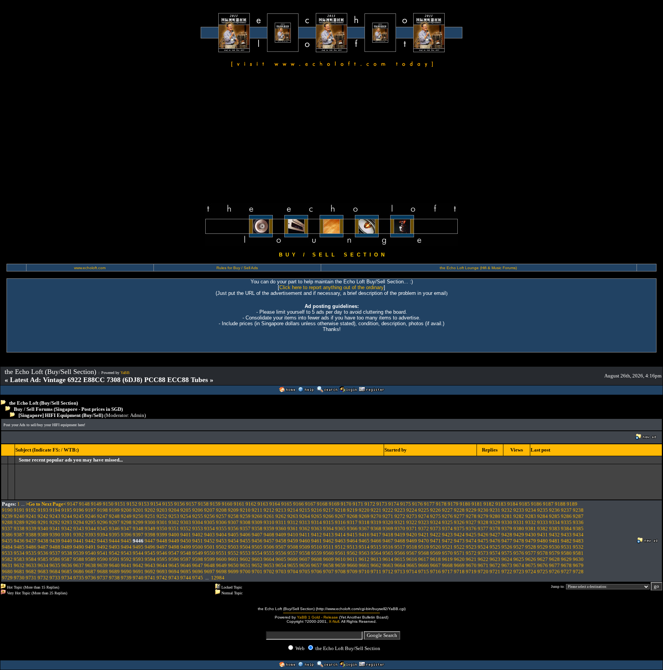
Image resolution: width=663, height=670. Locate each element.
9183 (500, 504)
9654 (280, 565)
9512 (340, 547)
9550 (209, 553)
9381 (530, 528)
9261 (269, 516)
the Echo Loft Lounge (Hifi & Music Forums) (478, 268)
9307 (233, 522)
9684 (54, 571)
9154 (155, 504)
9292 (54, 522)
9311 (280, 522)
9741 (150, 578)
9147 (72, 504)
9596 (173, 559)
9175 (405, 504)
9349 (150, 528)
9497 (162, 547)
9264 (304, 516)
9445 (126, 541)
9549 (197, 553)
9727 (566, 571)
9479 (530, 541)
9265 (316, 516)
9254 (185, 516)
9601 (233, 559)
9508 (292, 547)
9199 (114, 510)
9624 (506, 559)
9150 (108, 504)
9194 (54, 510)
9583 (19, 559)
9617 (423, 559)
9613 (376, 559)
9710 (364, 571)
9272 (399, 516)
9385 (578, 528)
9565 (388, 553)
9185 (524, 504)
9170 (346, 504)
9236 (554, 510)
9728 (578, 571)
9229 (471, 510)
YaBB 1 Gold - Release (317, 617)
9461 (316, 541)
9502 (221, 547)
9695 (185, 571)
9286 (566, 516)
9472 (447, 541)
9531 (566, 547)
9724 (530, 571)
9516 (388, 547)
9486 (31, 547)
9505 (257, 547)
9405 (233, 535)
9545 (150, 553)
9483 (578, 541)
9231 (495, 510)
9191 (19, 510)
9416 (364, 535)
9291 (43, 522)
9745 (197, 578)
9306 (221, 522)
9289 (19, 522)
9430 (530, 535)
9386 (7, 535)
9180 (465, 504)
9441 (78, 541)
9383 (554, 528)
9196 (78, 510)
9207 (209, 510)
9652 (257, 565)
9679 (578, 565)
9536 (43, 553)
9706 (316, 571)
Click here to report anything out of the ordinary (331, 287)
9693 (162, 571)
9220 (364, 510)
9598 (197, 559)
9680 (7, 571)
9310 (269, 522)
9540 (90, 553)
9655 (292, 565)
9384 (566, 528)
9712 (388, 571)
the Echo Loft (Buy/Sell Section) (43, 403)
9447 (150, 541)
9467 (388, 541)
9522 (459, 547)
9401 (185, 535)
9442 (90, 541)
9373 (435, 528)
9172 (369, 504)
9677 (554, 565)
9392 (78, 535)
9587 (66, 559)
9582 (7, 559)
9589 (90, 559)
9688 (102, 571)
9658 (328, 565)
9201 (138, 510)
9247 (102, 516)
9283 (530, 516)
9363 (316, 528)
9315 (328, 522)
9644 (162, 565)
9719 (471, 571)
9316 (340, 522)
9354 (209, 528)
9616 (411, 559)
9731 (31, 578)
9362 (304, 528)
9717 (447, 571)
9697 (209, 571)
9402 (197, 535)
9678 (566, 565)
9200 (126, 510)
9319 (376, 522)
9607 (304, 559)
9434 (578, 535)
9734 (66, 578)
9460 (304, 541)
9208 (221, 510)
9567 (411, 553)
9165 (286, 504)
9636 (66, 565)
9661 (364, 565)
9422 (435, 535)
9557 (292, 553)
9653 (269, 565)
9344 (90, 528)
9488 (54, 547)
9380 (518, 528)
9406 (245, 535)
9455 (245, 541)
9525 (495, 547)
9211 (257, 510)
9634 (43, 565)
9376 (471, 528)
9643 (150, 565)
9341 (54, 528)
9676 (542, 565)
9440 (66, 541)
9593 (138, 559)
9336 (578, 522)
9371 (411, 528)
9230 (483, 510)
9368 (376, 528)
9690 (126, 571)
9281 (506, 516)
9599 (209, 559)
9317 (352, 522)
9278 (471, 516)
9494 (126, 547)
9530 (554, 547)
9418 (388, 535)
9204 (173, 510)
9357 (245, 528)
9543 (126, 553)
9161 (239, 504)
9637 (78, 565)
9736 (90, 578)
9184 (512, 504)
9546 (162, 553)
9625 (518, 559)
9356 (233, 528)
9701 (257, 571)
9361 (292, 528)
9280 (495, 516)
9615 (399, 559)
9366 (352, 528)
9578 (542, 553)
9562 (352, 553)
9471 (435, 541)
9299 (138, 522)
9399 (162, 535)
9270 (376, 516)
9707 (328, 571)
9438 (43, 541)
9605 (280, 559)
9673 (506, 565)
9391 (66, 535)
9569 (435, 553)
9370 (399, 528)
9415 (352, 535)
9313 (304, 522)
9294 (78, 522)
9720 (483, 571)
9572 (471, 553)
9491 (90, 547)
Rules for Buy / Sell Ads (237, 268)
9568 (423, 553)
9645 (173, 565)
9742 (162, 578)
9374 (447, 528)
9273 (411, 516)
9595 (162, 559)
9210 (245, 510)
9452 (209, 541)
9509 (304, 547)
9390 (54, 535)
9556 (280, 553)
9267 (340, 516)
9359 (269, 528)
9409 (280, 535)
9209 (233, 510)
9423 (447, 535)
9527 (518, 547)
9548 (185, 553)
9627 (542, 559)
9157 (191, 504)
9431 (542, 535)
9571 (459, 553)
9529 (542, 547)
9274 (423, 516)
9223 (399, 510)
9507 (280, 547)
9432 (554, 535)
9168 (322, 504)
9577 (530, 553)
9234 (530, 510)
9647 (197, 565)
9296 (102, 522)
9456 (257, 541)
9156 (179, 504)
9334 (554, 522)
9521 (447, 547)
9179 (453, 504)
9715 (423, 571)
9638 (90, 565)
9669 (459, 565)
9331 (518, 522)
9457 (269, 541)
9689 (114, 571)
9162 (251, 504)
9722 (506, 571)
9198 (102, 510)
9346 (114, 528)
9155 (167, 504)
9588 (78, 559)
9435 (7, 541)
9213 (280, 510)
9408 (269, 535)
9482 (566, 541)
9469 (411, 541)
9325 (447, 522)
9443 (102, 541)
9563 (364, 553)
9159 (215, 504)
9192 (31, 510)
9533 (7, 553)
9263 (292, 516)
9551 (221, 553)
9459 (292, 541)
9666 (423, 565)
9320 (388, 522)
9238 (578, 510)
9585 (43, 559)
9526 (506, 547)
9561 (340, 553)
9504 (245, 547)
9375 (459, 528)
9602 (245, 559)
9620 (459, 559)
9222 (388, 510)
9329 (495, 522)
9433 (566, 535)
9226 (435, 510)
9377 (483, 528)
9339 (31, 528)
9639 (102, 565)
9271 (388, 516)
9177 (429, 504)
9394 (102, 535)
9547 (173, 553)
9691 (138, 571)
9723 (518, 571)
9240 (19, 516)
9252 (162, 516)
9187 (548, 504)
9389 (43, 535)
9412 (316, 535)
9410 (292, 535)
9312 (292, 522)
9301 (162, 522)
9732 (43, 578)
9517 (399, 547)
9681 (19, 571)
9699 (233, 571)
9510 (316, 547)
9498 (173, 547)
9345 (102, 528)
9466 (376, 541)
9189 (572, 504)
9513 (352, 547)
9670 (471, 565)
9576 (518, 553)
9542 (114, 553)
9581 (578, 553)
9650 (233, 565)
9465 (364, 541)
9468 (399, 541)
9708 (340, 571)
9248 (114, 516)
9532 (578, 547)
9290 (31, 522)
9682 (31, 571)
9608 (316, 559)
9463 (340, 541)
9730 (19, 578)
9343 (78, 528)
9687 (90, 571)
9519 (423, 547)
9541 (102, 553)
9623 (495, 559)
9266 (328, 516)
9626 (530, 559)
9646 (185, 565)
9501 (209, 547)
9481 (554, 541)
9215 (304, 510)
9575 (506, 553)
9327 (471, 522)
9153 (144, 504)
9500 (197, 547)
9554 (257, 553)
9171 (358, 504)
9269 (364, 516)
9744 (185, 578)
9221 (376, 510)
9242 (43, 516)
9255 (197, 516)
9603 (257, 559)
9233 (518, 510)
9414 (340, 535)
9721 (495, 571)
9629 (566, 559)
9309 (257, 522)
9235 (542, 510)
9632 (19, 565)
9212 (269, 510)
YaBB (125, 373)
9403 (209, 535)
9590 (102, 559)
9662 (376, 565)
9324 (435, 522)
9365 (340, 528)
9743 (173, 578)
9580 (566, 553)
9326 (459, 522)
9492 (102, 547)
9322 (411, 522)
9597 (185, 559)
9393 (90, 535)
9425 (471, 535)
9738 (114, 578)
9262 (280, 516)
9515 (376, 547)
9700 (245, 571)
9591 (114, 559)
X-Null (334, 621)
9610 (340, 559)
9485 (19, 547)
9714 (411, 571)
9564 (376, 553)
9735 (78, 578)
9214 (292, 510)
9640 (114, 565)
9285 (554, 516)
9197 (90, 510)
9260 (257, 516)
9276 (447, 516)
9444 (114, 541)
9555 (269, 553)
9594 (150, 559)
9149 (96, 504)
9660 (352, 565)
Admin (137, 415)
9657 (316, 565)
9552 (233, 553)
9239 (7, 516)
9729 (7, 578)
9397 (138, 535)
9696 (197, 571)
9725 (542, 571)
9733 (54, 578)
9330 (506, 522)
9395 (114, 535)
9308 (245, 522)
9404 (221, 535)
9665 (411, 565)
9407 (257, 535)
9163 (262, 504)
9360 (280, 528)
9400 (173, 535)
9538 (66, 553)
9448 (162, 541)
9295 (90, 522)
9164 (274, 504)
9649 (221, 565)
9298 (126, 522)
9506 (269, 547)
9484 (7, 547)
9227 (447, 510)
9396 (126, 535)
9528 (530, 547)
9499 (185, 547)
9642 (138, 565)
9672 (495, 565)
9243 (54, 516)
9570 (447, 553)
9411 (304, 535)
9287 (578, 516)
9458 (280, 541)
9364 (328, 528)
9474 (471, 541)
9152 (132, 504)
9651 (245, 565)
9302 (173, 522)
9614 (388, 559)
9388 (31, 535)
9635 (54, 565)
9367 (364, 528)
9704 (292, 571)
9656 (304, 565)
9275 (435, 516)
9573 (483, 553)
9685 (66, 571)
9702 (269, 571)
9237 (566, 510)
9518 (411, 547)
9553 (245, 553)
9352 (185, 528)
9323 (423, 522)
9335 (566, 522)
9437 (31, 541)
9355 (221, 528)
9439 (54, 541)
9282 (518, 516)
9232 (506, 510)
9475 (483, 541)
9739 (126, 578)
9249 (126, 516)
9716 (435, 571)
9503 (233, 547)
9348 (138, 528)
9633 (31, 565)
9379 (506, 528)
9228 (459, 510)
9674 (518, 565)
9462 (328, 541)
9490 (78, 547)
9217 (328, 510)
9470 (423, 541)
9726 (554, 571)
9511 (328, 547)
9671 (483, 565)
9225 (423, 510)
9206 (197, 510)
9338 (19, 528)
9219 (352, 510)
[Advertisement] (331, 136)
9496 (150, 547)
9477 (506, 541)
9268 (352, 516)
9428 (506, 535)
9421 (423, 535)
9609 (328, 559)
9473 (459, 541)
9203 (162, 510)
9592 (126, 559)
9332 (530, 522)
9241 (31, 516)
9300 (150, 522)
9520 (435, 547)
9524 (483, 547)
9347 (126, 528)
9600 (221, 559)
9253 (173, 516)
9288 (7, 522)
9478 (518, 541)
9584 (31, 559)
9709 (352, 571)
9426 (483, 535)
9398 (150, 535)
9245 (78, 516)
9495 (138, 547)
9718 (459, 571)
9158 (203, 504)
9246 (90, 516)
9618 (435, 559)
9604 (269, 559)
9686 (78, 571)
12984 (217, 578)
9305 (209, 522)
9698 (221, 571)
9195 (66, 510)
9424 (459, 535)
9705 (304, 571)
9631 (7, 565)
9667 (435, 565)
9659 (340, 565)
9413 (328, 535)
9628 (554, 559)
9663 (388, 565)
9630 (578, 559)
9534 (19, 553)
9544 (138, 553)
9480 (542, 541)
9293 (66, 522)
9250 (138, 516)
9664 (399, 565)
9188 (560, 504)
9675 (530, 565)
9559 (316, 553)
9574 (495, 553)
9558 (304, 553)
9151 (120, 504)
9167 (310, 504)
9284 (542, 516)
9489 (66, 547)
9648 (209, 565)
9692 (150, 571)
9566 (399, 553)
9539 (78, 553)
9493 (114, 547)
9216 (316, 510)
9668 (447, 565)
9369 (388, 528)
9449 (173, 541)
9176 (417, 504)
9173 (381, 504)
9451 (197, 541)
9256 (209, 516)
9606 (292, 559)
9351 (173, 528)
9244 (66, 516)
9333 (542, 522)
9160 (227, 504)
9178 (441, 504)
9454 (233, 541)
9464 (352, 541)
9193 (43, 510)
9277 (459, 516)
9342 (66, 528)
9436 (19, 541)
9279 (483, 516)
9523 (471, 547)
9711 (376, 571)
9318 (364, 522)
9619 (447, 559)
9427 (495, 535)
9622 (483, 559)
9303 (185, 522)
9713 (399, 571)
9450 (185, 541)
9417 (376, 535)
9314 (316, 522)
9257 (221, 516)
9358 (257, 528)
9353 (197, 528)
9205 (185, 510)
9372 (423, 528)
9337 (7, 528)
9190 (7, 510)
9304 (197, 522)
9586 (54, 559)
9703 (280, 571)
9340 (43, 528)
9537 (54, 553)
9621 (471, 559)
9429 (518, 535)
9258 (233, 516)
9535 (31, 553)
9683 (43, 571)
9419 (399, 535)
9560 (328, 553)
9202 (150, 510)
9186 (536, 504)
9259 (245, 516)
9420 (411, 535)
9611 (352, 559)
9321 (399, 522)
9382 (542, 528)
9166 (298, 504)
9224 (411, 510)
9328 (483, 522)
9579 (554, 553)
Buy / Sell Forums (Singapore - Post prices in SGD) (68, 409)
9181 (477, 504)
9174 (393, 504)
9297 (114, 522)
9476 (495, 541)
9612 (364, 559)
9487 (43, 547)
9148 (84, 504)
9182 (488, 504)
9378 (495, 528)
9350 (162, 528)
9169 (334, 504)
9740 (138, 578)
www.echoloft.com (90, 268)
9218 (340, 510)
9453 (221, 541)
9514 (364, 547)
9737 (102, 578)
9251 (150, 516)
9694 (173, 571)
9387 (19, 535)
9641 (126, 565)
